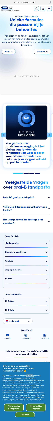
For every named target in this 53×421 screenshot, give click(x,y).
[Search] (36, 8)
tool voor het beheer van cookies (27, 397)
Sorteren (41, 51)
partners (29, 376)
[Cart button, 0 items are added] (42, 8)
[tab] (18, 173)
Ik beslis (25, 415)
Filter (7, 51)
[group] (26, 137)
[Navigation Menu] (49, 8)
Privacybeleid (17, 390)
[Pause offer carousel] (50, 2)
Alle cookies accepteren (14, 407)
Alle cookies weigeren (36, 407)
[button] (4, 135)
